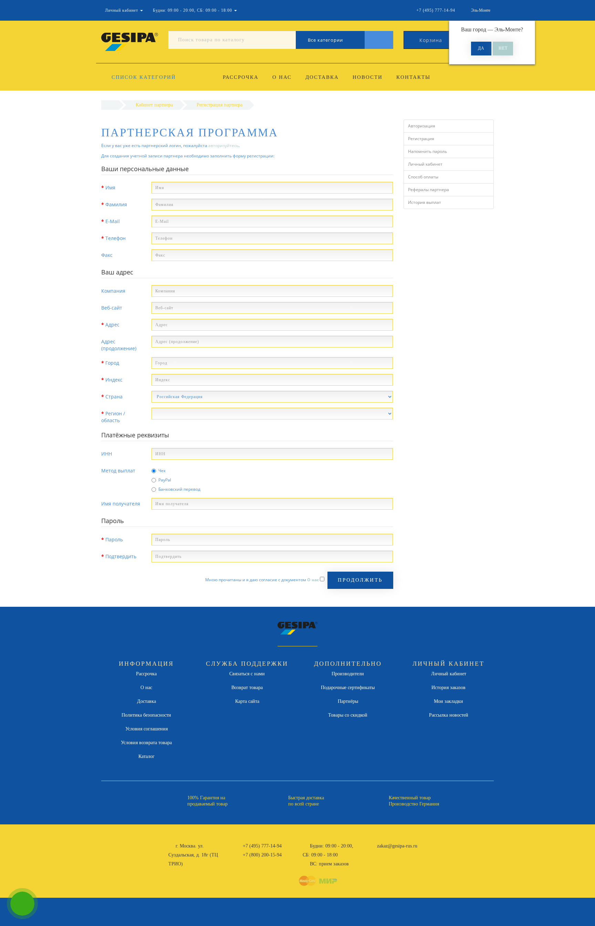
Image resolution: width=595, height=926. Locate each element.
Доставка (322, 77)
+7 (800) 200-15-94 (262, 854)
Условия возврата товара (146, 742)
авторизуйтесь (223, 145)
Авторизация (421, 126)
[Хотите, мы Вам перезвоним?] (22, 903)
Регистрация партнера (219, 104)
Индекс (114, 379)
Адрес (112, 324)
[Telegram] (384, 855)
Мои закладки (448, 701)
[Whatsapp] (373, 854)
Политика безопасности (146, 715)
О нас (282, 77)
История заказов (448, 687)
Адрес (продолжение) (118, 345)
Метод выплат (118, 470)
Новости (368, 77)
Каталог (146, 756)
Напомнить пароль (427, 151)
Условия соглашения (146, 728)
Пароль (114, 539)
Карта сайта (247, 701)
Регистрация (421, 139)
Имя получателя (120, 503)
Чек (162, 471)
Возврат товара (247, 687)
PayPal (164, 480)
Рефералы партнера (428, 190)
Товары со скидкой (347, 715)
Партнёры (348, 701)
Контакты (413, 77)
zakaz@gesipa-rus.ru (397, 846)
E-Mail (112, 221)
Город (112, 363)
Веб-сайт (111, 307)
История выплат (424, 202)
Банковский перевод (179, 489)
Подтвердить (120, 556)
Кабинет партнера (154, 104)
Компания (113, 291)
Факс (107, 255)
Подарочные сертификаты (348, 687)
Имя (110, 187)
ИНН (106, 453)
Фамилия (116, 204)
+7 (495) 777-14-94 (262, 846)
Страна (114, 396)
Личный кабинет (425, 164)
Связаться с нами (247, 673)
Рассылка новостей (448, 715)
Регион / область (113, 417)
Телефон (115, 238)
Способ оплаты (423, 177)
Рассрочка (241, 77)
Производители (348, 673)
